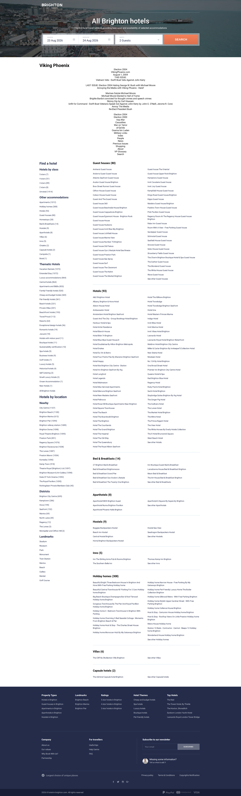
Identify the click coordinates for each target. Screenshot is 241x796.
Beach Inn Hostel (100, 532)
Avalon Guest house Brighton (105, 182)
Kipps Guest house (156, 199)
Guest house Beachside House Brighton (110, 208)
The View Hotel (154, 425)
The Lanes (43, 451)
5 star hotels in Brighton (111, 700)
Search (181, 39)
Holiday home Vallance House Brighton (164, 608)
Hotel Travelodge (155, 301)
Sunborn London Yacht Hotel (179, 713)
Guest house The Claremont (105, 267)
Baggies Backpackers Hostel (105, 528)
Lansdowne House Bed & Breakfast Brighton (167, 469)
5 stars (42, 174)
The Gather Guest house (158, 262)
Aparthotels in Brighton (52, 713)
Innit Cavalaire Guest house (159, 182)
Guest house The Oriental (158, 169)
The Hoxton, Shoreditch (177, 708)
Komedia (43, 460)
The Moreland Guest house (159, 266)
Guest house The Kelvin (103, 272)
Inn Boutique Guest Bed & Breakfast (163, 465)
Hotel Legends (99, 378)
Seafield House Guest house (160, 240)
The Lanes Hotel (155, 408)
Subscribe (188, 747)
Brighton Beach (46, 412)
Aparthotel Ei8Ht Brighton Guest (107, 501)
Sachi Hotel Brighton (156, 391)
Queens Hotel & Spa (156, 374)
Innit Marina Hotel (155, 327)
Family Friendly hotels (48, 291)
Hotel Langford (99, 374)
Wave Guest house (156, 275)
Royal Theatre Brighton (49, 434)
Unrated (42, 192)
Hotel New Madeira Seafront (105, 395)
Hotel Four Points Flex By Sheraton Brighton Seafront (116, 357)
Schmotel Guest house (157, 236)
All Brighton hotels (47, 391)
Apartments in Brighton (52, 708)
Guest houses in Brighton (52, 704)
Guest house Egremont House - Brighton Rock (112, 216)
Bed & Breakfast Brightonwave (106, 469)
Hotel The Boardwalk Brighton (106, 417)
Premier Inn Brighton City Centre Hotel (164, 370)
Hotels (42, 211)
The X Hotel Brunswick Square (160, 434)
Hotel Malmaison (100, 382)
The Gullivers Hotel (156, 404)
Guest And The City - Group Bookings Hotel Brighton (115, 318)
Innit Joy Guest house (157, 186)
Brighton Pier (45, 421)
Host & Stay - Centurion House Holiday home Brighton (171, 612)
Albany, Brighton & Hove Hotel (106, 301)
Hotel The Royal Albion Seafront (106, 446)
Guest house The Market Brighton (107, 276)
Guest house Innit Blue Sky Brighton (108, 229)
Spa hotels (138, 704)
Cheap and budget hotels (50, 295)
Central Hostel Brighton (103, 536)
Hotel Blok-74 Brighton (102, 335)
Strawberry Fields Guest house (161, 253)
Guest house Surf (100, 263)
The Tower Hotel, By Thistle (178, 704)
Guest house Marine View (104, 238)
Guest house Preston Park (104, 255)
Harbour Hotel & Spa (102, 323)
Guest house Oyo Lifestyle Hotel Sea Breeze (111, 250)
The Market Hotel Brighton (159, 412)
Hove (41, 505)
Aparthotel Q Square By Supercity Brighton (166, 501)
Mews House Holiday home (159, 624)
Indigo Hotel (153, 318)
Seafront (43, 509)
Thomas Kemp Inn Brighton (159, 559)
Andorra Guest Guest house (105, 174)
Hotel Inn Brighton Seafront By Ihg (107, 370)
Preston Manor (45, 455)
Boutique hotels (140, 713)
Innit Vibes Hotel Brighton (159, 331)
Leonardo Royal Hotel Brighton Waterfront (166, 340)
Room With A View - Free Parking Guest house (167, 228)
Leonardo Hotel (154, 335)
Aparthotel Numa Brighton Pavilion (108, 505)
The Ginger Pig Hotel (156, 399)
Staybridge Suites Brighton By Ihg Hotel (164, 395)
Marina (42, 513)
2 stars (42, 187)
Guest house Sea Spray (103, 259)
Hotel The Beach (100, 412)
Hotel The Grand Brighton (104, 429)
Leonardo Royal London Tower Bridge (183, 717)
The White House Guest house (160, 270)
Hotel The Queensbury (102, 442)
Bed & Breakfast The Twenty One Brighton (111, 482)
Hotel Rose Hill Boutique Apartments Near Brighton (115, 404)
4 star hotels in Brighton (111, 704)
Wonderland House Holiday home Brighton (166, 635)
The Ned (170, 700)
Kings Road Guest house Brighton (162, 195)
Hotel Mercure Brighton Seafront (107, 391)
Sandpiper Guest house (158, 232)
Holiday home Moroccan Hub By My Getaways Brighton (117, 632)
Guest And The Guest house (105, 199)
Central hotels (45, 282)
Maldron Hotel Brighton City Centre (163, 344)
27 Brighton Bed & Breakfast (105, 465)
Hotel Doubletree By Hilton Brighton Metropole (113, 344)
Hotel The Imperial (101, 434)
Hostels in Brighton (50, 717)
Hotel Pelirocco (99, 399)
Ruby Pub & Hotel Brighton (159, 387)
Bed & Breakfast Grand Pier (104, 473)
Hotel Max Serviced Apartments (106, 387)
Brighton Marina (46, 416)
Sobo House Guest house (158, 249)
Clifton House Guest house (104, 191)
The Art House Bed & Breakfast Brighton (165, 478)
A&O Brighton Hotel (101, 297)
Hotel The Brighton (101, 421)
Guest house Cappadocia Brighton (108, 212)
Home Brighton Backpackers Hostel (108, 541)
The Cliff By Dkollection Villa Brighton (109, 658)
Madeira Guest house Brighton (161, 203)
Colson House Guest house (104, 195)
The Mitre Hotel (154, 417)
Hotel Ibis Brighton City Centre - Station (109, 365)
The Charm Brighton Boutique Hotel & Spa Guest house (171, 257)
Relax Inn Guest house (157, 223)
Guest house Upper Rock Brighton (162, 174)
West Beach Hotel (155, 438)
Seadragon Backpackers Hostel (161, 532)
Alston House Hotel (101, 306)
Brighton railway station (49, 425)
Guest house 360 (100, 203)
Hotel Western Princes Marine (160, 314)
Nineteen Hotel (154, 357)
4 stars (42, 179)
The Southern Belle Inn (102, 563)
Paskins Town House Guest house (162, 208)
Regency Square (46, 442)
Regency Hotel (154, 382)
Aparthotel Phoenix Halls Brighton (107, 510)
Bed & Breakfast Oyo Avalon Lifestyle (109, 478)
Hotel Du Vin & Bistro (102, 353)
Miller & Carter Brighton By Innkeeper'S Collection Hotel (171, 348)
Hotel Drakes (98, 348)
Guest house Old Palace (103, 246)
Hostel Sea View (154, 528)
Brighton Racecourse (48, 447)
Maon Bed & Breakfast (157, 473)
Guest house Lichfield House (105, 233)
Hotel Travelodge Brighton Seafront (163, 306)
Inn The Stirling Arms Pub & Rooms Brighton (112, 559)
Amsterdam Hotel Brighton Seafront (108, 314)
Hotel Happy (98, 361)
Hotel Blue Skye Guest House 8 (106, 340)
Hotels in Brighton (49, 700)
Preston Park (45, 438)
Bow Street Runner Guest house (106, 186)
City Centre (44, 408)
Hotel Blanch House (101, 331)
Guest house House (101, 220)
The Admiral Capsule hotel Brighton (108, 677)
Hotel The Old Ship (101, 438)
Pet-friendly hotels (141, 717)
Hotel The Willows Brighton (159, 297)
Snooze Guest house (156, 245)
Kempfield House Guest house (160, 191)
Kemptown (44, 500)
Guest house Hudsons (102, 225)
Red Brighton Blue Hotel (158, 378)
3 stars (42, 183)
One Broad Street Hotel (157, 365)
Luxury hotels (139, 708)
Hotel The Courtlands (102, 425)
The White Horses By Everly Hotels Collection (167, 429)
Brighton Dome (45, 429)
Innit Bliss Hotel (154, 323)
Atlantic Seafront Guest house (106, 178)
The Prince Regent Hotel (158, 421)
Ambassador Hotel (101, 310)
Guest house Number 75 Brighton (107, 242)
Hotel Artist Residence (102, 327)
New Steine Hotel (155, 353)
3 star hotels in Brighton (111, 708)
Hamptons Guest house (158, 178)
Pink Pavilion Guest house (159, 212)
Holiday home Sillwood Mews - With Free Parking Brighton (172, 597)
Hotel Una (152, 310)
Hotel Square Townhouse (104, 408)
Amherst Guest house (102, 169)
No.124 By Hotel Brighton (159, 361)
